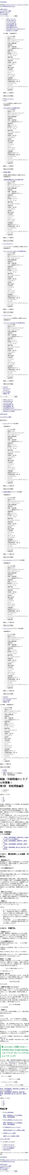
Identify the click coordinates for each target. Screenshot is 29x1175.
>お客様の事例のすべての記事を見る (13, 179)
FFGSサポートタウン (14, 1061)
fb (3, 797)
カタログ (5, 387)
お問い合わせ (3, 9)
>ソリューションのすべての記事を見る (14, 322)
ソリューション (7, 315)
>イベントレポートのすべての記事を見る (14, 251)
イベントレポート (8, 243)
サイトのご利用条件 (8, 1148)
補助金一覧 (6, 393)
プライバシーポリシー (9, 1146)
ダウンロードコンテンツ (10, 698)
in (3, 801)
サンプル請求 (3, 14)
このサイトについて (8, 1144)
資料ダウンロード (5, 12)
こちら (4, 1038)
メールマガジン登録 (5, 11)
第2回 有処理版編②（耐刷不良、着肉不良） (12, 1092)
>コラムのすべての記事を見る (11, 108)
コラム (5, 100)
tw (3, 798)
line (4, 800)
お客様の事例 (7, 172)
